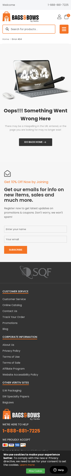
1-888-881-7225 (58, 5)
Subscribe (15, 249)
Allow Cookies (35, 471)
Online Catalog (12, 305)
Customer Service (14, 299)
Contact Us (9, 311)
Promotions (10, 323)
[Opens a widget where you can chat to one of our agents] (59, 470)
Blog (5, 329)
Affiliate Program (13, 369)
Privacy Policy (11, 351)
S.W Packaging (11, 390)
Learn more (27, 465)
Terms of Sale (11, 363)
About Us (8, 345)
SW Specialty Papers (15, 396)
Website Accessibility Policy (20, 375)
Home (5, 39)
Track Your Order (13, 317)
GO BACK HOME (33, 142)
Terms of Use (11, 357)
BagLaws (8, 402)
